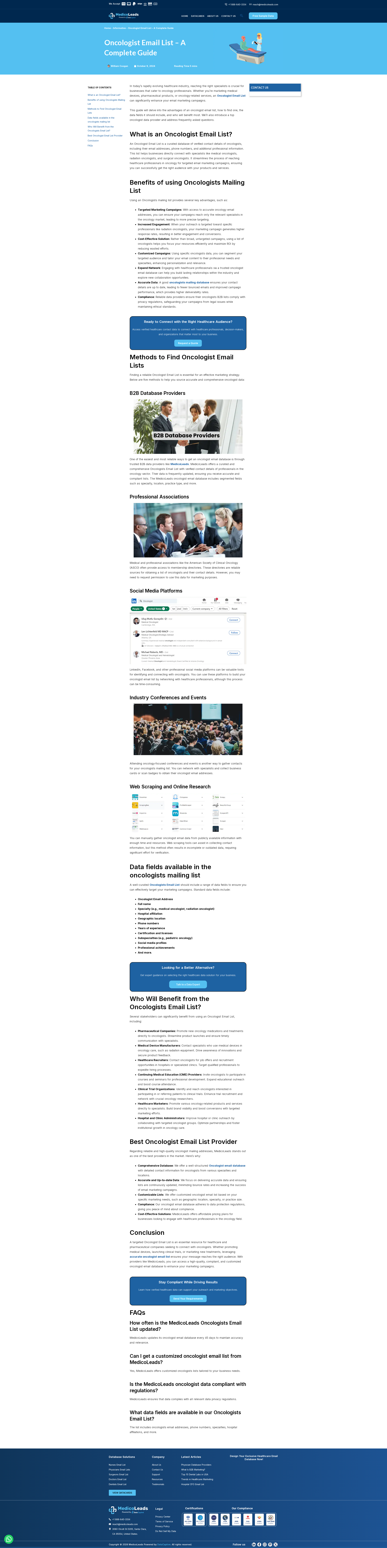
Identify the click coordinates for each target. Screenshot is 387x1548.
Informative (119, 28)
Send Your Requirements (188, 1298)
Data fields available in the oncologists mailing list (101, 119)
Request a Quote (188, 343)
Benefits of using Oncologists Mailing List (106, 102)
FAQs (90, 145)
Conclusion (93, 140)
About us (212, 16)
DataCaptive (164, 1544)
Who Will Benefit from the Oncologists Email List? (101, 128)
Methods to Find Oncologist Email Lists (104, 111)
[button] (8, 1539)
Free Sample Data (263, 15)
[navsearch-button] (243, 16)
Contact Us (228, 16)
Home (184, 16)
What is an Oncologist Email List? (104, 95)
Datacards (197, 16)
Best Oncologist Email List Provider (105, 135)
